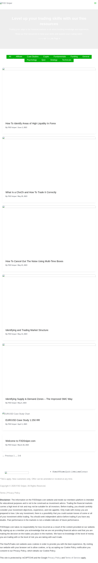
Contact (84, 472)
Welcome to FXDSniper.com (20, 441)
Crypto (46, 57)
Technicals (66, 60)
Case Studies (32, 57)
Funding (74, 57)
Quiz (44, 60)
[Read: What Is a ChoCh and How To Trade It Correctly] (49, 162)
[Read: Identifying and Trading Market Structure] (49, 300)
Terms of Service (72, 558)
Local (78, 472)
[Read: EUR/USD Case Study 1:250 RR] (16, 414)
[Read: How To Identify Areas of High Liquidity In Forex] (49, 93)
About (54, 472)
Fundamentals (60, 57)
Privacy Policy (13, 493)
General (85, 57)
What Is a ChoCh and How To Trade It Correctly (30, 192)
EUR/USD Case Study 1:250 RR (22, 420)
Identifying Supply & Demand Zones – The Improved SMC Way (38, 399)
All (10, 57)
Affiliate (19, 57)
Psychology (32, 60)
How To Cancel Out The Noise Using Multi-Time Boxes (34, 261)
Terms (3, 493)
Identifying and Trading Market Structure (26, 330)
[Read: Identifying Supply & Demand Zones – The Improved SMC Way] (49, 369)
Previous (7, 456)
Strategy (53, 60)
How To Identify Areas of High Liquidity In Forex (30, 123)
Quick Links (70, 472)
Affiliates (61, 472)
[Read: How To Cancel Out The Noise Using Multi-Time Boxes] (49, 231)
